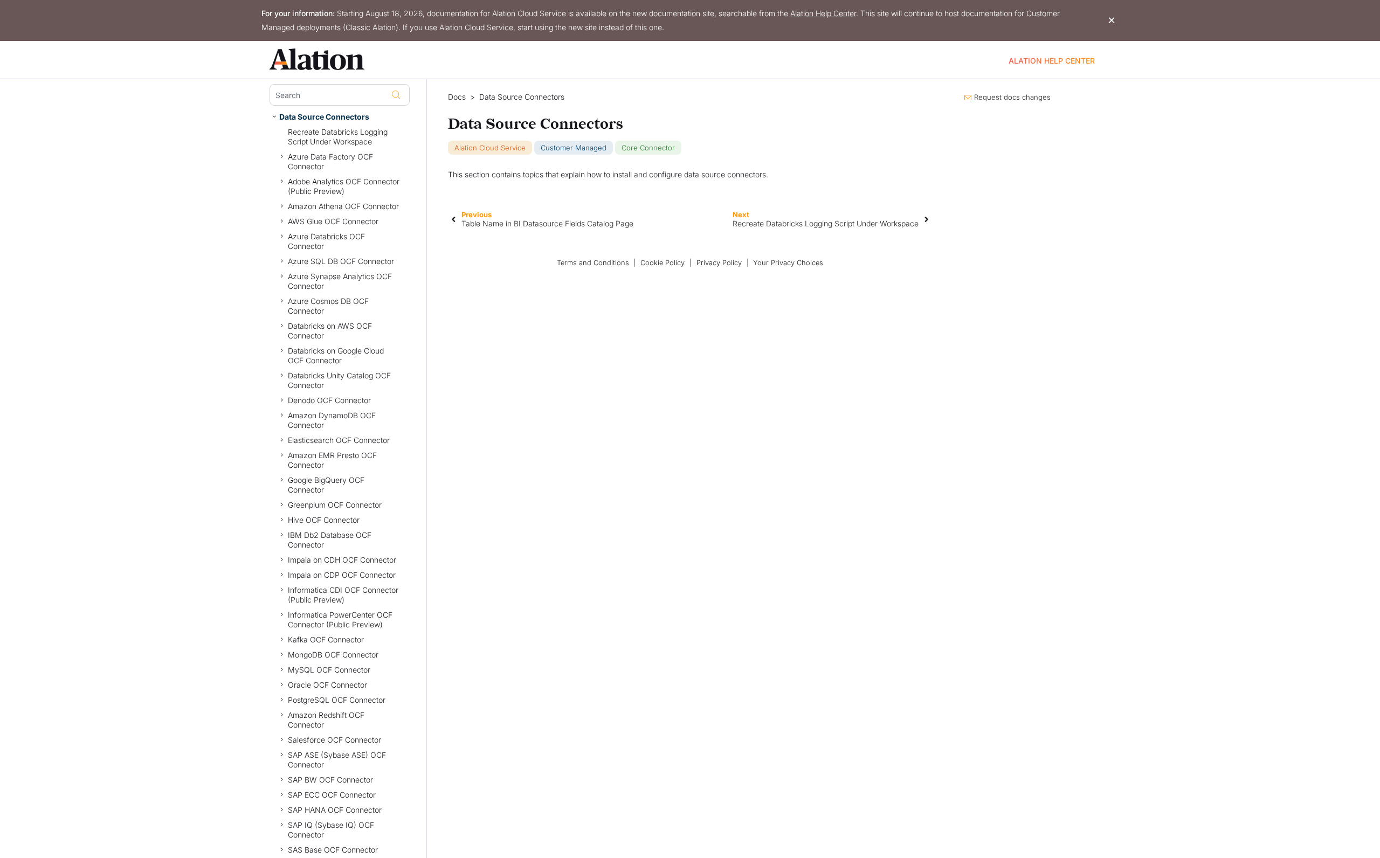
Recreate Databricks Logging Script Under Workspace (338, 136)
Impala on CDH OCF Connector (342, 559)
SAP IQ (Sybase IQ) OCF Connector (331, 829)
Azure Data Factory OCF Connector (330, 161)
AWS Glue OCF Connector (333, 221)
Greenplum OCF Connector (335, 504)
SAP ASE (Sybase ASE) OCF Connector (337, 759)
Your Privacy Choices (788, 263)
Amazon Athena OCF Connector (343, 206)
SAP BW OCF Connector (330, 779)
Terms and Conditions (593, 263)
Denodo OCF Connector (329, 400)
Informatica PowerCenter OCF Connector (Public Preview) (340, 619)
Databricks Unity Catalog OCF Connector (339, 380)
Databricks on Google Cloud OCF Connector (336, 355)
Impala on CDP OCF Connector (342, 574)
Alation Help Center (823, 13)
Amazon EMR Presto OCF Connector (332, 460)
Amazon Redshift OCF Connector (326, 719)
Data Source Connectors (324, 116)
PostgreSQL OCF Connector (336, 699)
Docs (457, 97)
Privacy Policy (719, 263)
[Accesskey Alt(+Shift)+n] (926, 219)
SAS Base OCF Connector (333, 849)
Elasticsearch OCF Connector (339, 440)
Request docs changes (1012, 97)
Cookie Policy (662, 263)
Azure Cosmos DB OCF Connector (328, 305)
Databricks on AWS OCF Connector (330, 330)
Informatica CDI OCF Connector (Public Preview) (343, 594)
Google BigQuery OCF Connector (326, 484)
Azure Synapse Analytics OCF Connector (340, 281)
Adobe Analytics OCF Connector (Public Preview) (343, 186)
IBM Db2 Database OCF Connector (329, 539)
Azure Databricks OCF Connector (326, 241)
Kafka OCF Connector (326, 639)
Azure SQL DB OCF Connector (341, 261)
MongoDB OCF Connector (333, 654)
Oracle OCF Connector (327, 684)
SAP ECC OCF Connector (332, 794)
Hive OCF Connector (324, 519)
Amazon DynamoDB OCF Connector (332, 420)
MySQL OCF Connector (329, 669)
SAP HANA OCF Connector (335, 809)
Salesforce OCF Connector (334, 739)
